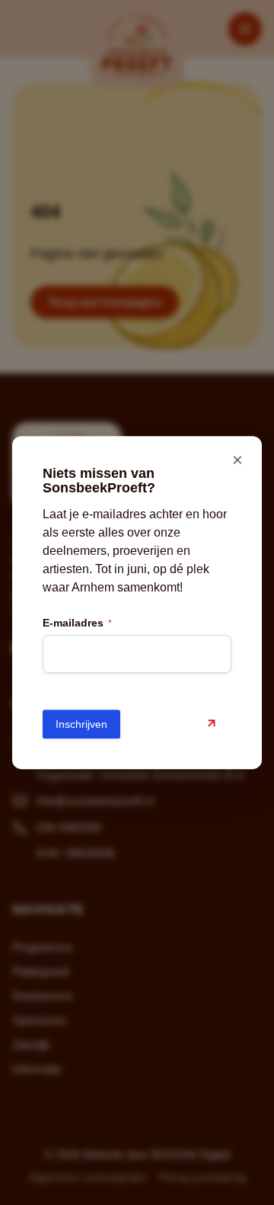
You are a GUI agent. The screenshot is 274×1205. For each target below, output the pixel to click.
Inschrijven (81, 724)
